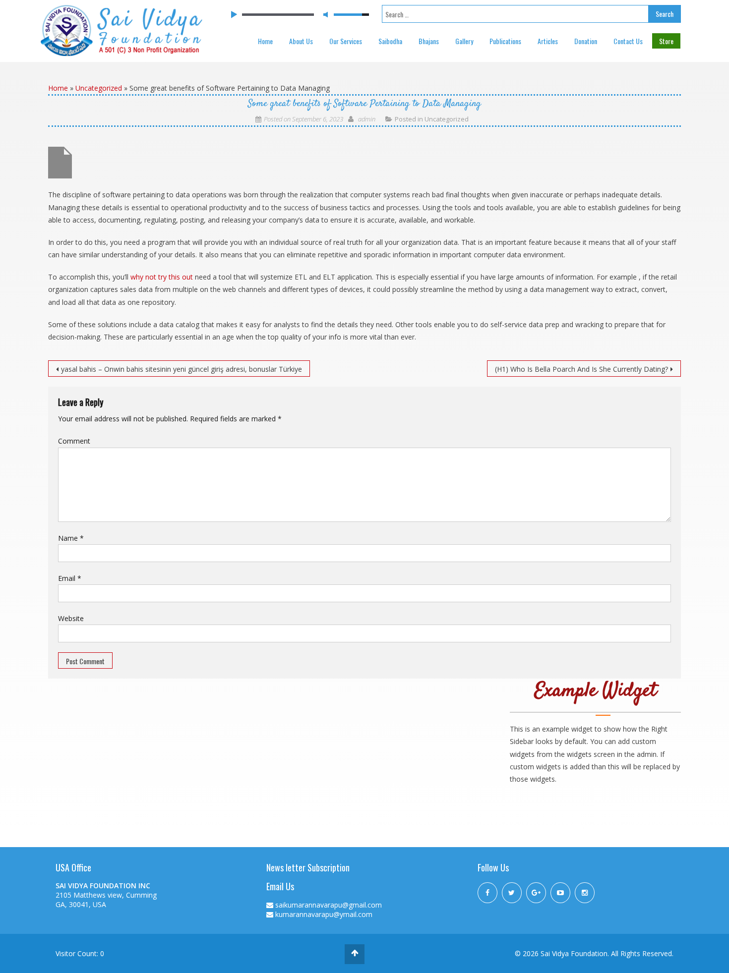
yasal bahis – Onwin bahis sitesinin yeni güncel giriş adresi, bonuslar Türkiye (181, 369)
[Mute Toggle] (325, 14)
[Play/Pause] (233, 14)
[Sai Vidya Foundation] (121, 29)
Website (71, 618)
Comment (74, 441)
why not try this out (161, 277)
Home (265, 41)
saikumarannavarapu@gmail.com (328, 905)
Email (69, 578)
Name (71, 538)
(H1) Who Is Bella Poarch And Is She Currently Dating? (581, 369)
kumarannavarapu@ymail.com (323, 914)
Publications (505, 41)
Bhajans (429, 41)
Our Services (345, 41)
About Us (301, 41)
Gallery (464, 41)
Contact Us (628, 41)
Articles (548, 41)
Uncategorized (98, 88)
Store (666, 41)
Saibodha (390, 41)
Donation (585, 41)
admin (366, 118)
